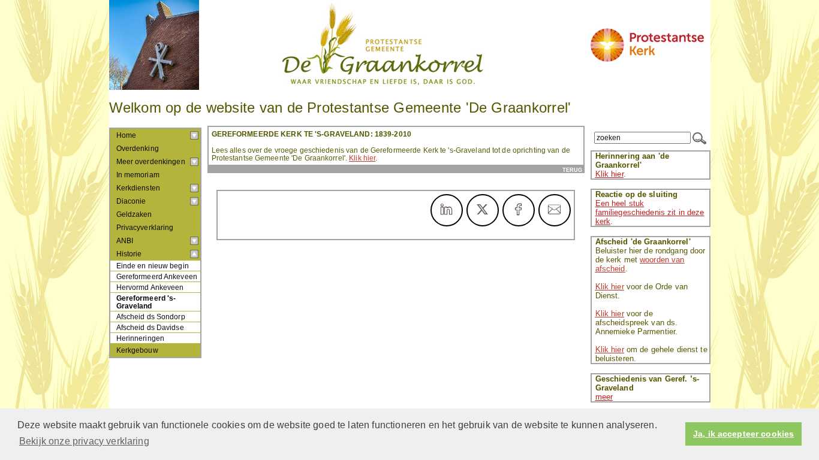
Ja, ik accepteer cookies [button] (743, 433)
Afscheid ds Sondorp (150, 316)
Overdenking (137, 148)
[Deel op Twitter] (482, 210)
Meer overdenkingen (150, 162)
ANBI (125, 241)
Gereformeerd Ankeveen (156, 276)
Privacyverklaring (145, 227)
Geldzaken (134, 214)
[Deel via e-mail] (554, 210)
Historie (129, 254)
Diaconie (131, 201)
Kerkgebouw (137, 350)
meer (604, 396)
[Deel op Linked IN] (446, 210)
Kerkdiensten (138, 188)
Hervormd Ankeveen (150, 287)
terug (572, 170)
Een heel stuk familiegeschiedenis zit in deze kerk (649, 212)
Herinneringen (140, 338)
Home (126, 135)
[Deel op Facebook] (518, 210)
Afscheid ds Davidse (150, 327)
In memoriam (137, 175)
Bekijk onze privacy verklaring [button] (84, 441)
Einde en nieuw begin (152, 266)
